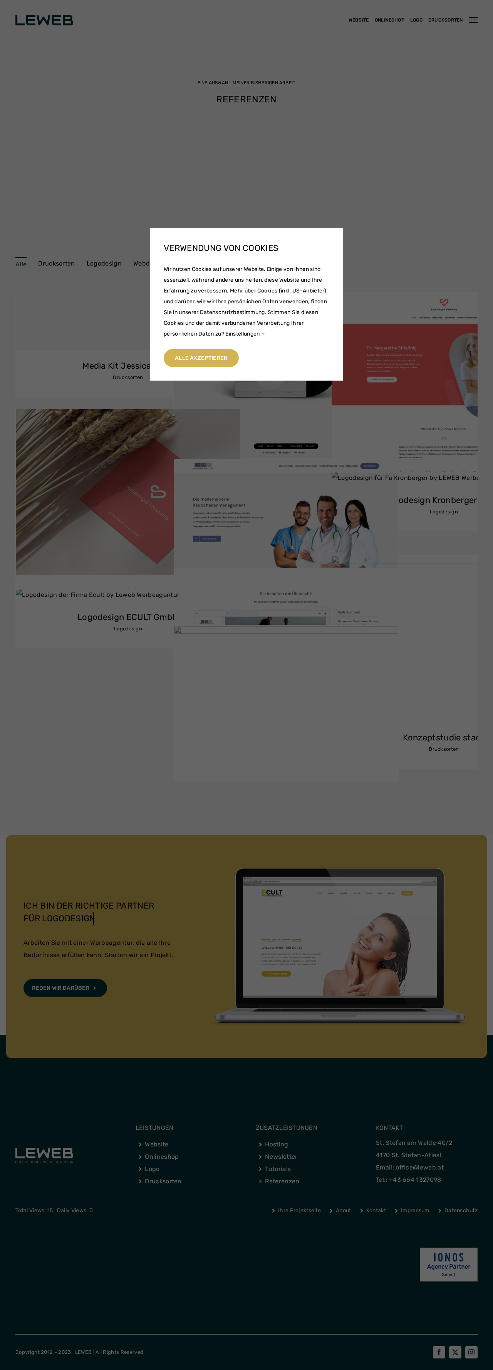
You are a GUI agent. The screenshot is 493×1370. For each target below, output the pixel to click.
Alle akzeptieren (201, 358)
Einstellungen (243, 334)
